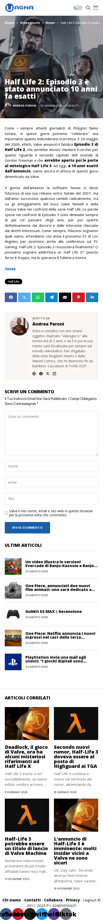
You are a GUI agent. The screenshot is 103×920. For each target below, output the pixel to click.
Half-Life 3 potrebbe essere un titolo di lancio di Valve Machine (26, 846)
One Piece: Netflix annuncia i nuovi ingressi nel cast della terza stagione (60, 637)
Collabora (53, 900)
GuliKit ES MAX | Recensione (53, 611)
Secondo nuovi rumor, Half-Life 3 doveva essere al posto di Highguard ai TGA (76, 756)
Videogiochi (30, 23)
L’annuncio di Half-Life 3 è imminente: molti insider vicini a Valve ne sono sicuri (75, 851)
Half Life (13, 281)
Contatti (32, 900)
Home (9, 23)
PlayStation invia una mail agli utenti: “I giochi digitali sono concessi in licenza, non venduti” (58, 661)
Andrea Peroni (24, 105)
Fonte (10, 268)
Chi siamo (11, 900)
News (50, 23)
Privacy (73, 900)
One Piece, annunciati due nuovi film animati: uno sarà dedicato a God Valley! (58, 589)
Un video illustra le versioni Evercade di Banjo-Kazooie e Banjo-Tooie (60, 565)
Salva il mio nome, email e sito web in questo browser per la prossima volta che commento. (51, 513)
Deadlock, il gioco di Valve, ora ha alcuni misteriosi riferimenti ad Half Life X (26, 756)
